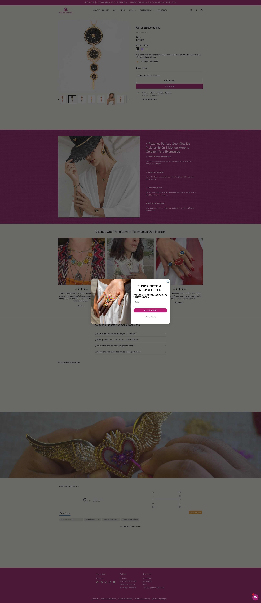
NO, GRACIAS (150, 316)
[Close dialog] (168, 281)
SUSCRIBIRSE (150, 310)
